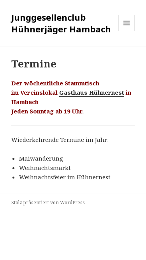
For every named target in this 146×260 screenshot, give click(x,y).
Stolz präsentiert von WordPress (48, 202)
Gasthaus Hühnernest (91, 92)
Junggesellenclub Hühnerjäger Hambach (61, 23)
